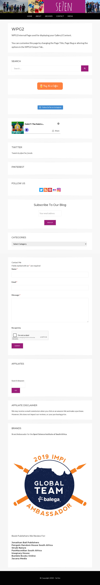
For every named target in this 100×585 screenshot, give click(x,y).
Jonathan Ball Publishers (25, 542)
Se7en (57, 578)
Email (14, 282)
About (38, 16)
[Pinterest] (50, 190)
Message (16, 295)
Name (15, 269)
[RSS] (45, 190)
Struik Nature (19, 548)
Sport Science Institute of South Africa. (50, 434)
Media (70, 16)
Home (29, 16)
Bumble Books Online (24, 556)
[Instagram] (59, 190)
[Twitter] (41, 190)
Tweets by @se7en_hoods (22, 153)
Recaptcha (16, 328)
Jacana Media (19, 558)
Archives (49, 16)
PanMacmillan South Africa (27, 550)
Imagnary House (21, 553)
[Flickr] (54, 190)
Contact (60, 16)
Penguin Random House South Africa (32, 545)
